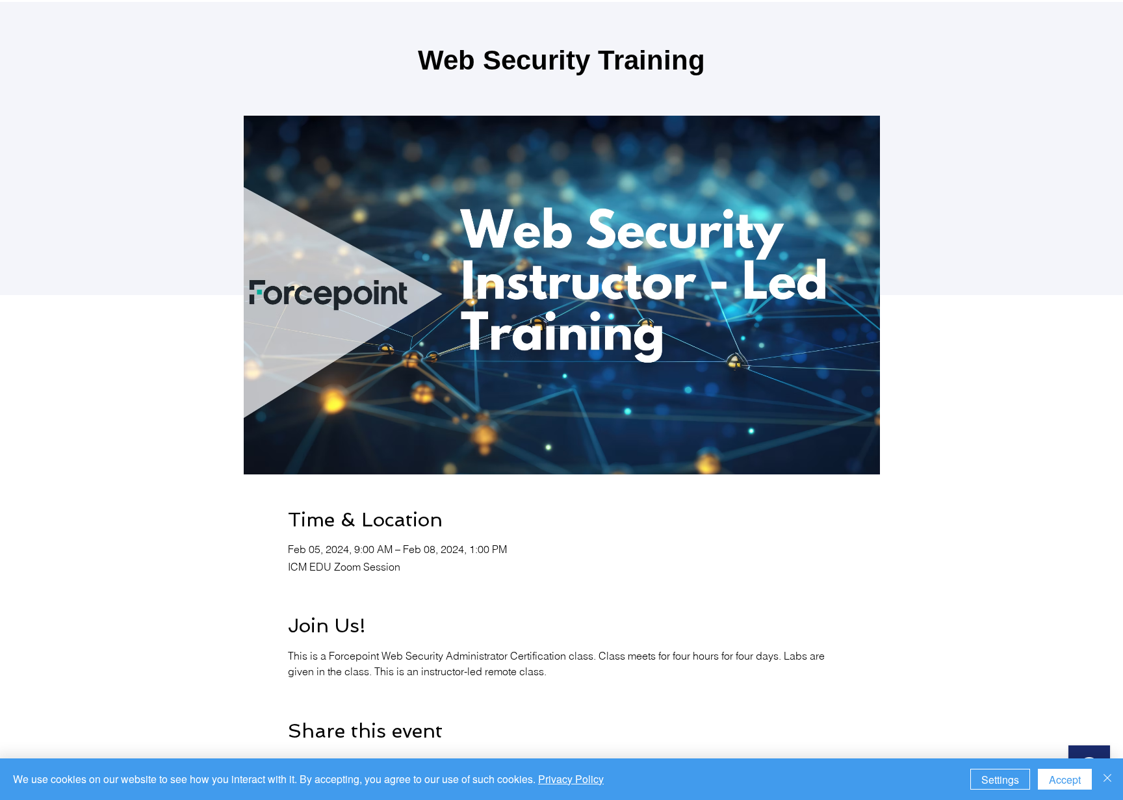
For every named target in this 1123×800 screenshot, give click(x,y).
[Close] (1107, 779)
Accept (1065, 779)
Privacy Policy (571, 778)
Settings (1000, 779)
